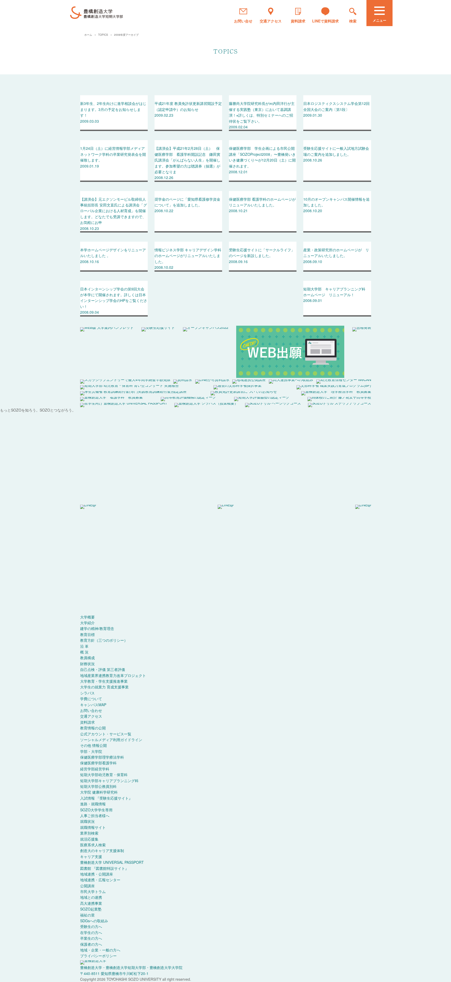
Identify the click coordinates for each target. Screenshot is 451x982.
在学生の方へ (91, 932)
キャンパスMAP (93, 704)
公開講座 (87, 885)
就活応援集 (89, 839)
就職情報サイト (93, 827)
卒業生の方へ (91, 938)
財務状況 (87, 663)
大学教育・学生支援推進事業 (104, 681)
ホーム (88, 35)
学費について (91, 698)
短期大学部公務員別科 (98, 786)
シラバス (87, 692)
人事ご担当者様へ (94, 815)
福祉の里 (87, 915)
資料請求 (87, 722)
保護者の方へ (91, 944)
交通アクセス (91, 716)
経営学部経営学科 (94, 768)
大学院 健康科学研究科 (99, 792)
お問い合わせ (91, 710)
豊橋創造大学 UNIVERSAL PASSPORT (112, 862)
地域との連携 (91, 897)
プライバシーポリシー (98, 955)
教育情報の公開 (93, 727)
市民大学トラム (93, 891)
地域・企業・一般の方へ (100, 950)
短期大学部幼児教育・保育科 (104, 774)
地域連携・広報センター (100, 879)
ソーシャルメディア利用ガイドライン (111, 739)
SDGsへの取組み (94, 920)
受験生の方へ (91, 926)
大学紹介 (87, 622)
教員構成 (87, 657)
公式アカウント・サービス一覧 (105, 733)
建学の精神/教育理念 (97, 628)
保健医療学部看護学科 (98, 762)
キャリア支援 (91, 856)
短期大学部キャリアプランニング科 (109, 780)
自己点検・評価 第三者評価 (102, 669)
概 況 (84, 651)
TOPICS (103, 35)
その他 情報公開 (93, 745)
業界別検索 (89, 833)
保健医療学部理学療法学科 (102, 757)
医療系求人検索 (93, 844)
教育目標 (87, 634)
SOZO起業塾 (91, 909)
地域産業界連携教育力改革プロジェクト (113, 675)
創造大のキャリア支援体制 (102, 850)
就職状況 (87, 821)
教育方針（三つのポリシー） (104, 640)
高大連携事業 (91, 903)
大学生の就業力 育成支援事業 (104, 686)
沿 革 (84, 646)
